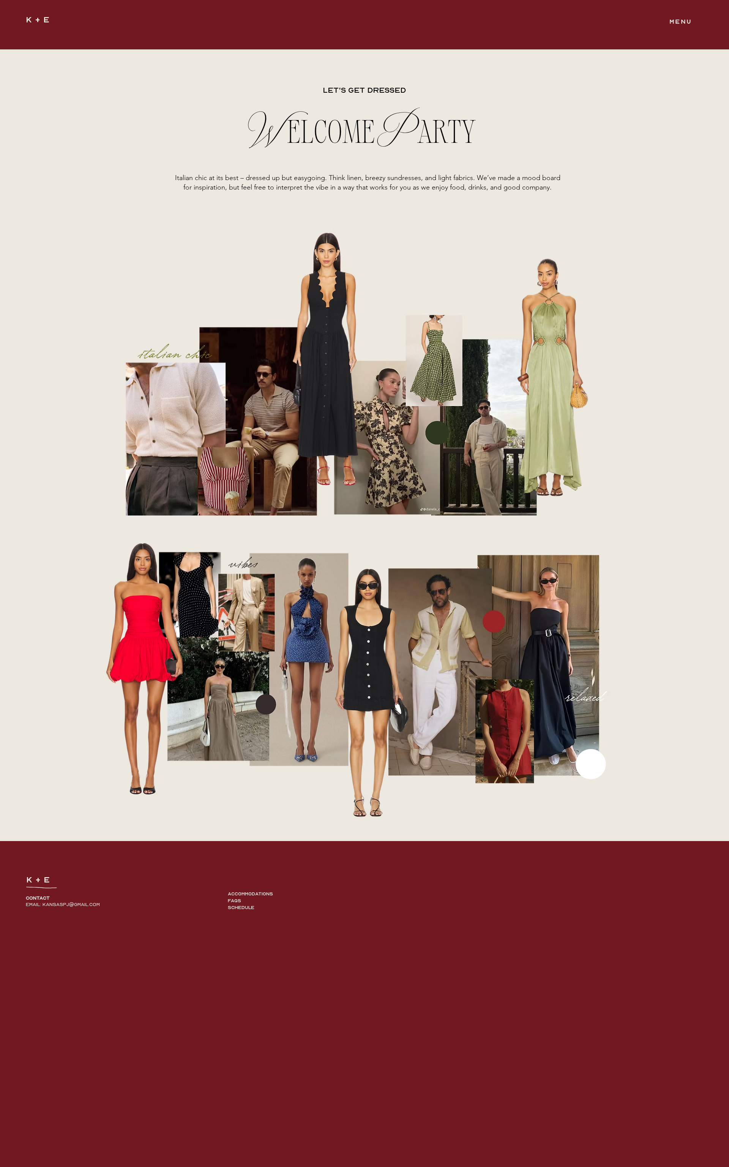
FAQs (234, 900)
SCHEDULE (241, 907)
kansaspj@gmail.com (71, 904)
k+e (39, 20)
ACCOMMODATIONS (250, 894)
